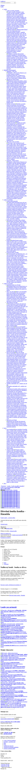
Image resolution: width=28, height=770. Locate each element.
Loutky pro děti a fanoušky (17, 486)
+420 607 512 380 (8, 732)
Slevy (5, 483)
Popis (5, 562)
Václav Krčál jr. (19, 664)
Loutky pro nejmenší (5, 487)
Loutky (5, 9)
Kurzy (5, 428)
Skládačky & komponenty (10, 70)
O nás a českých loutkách (10, 740)
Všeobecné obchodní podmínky (11, 747)
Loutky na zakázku (8, 199)
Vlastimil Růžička (10, 693)
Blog (5, 743)
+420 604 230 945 (7, 733)
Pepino (25, 655)
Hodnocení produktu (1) (15, 585)
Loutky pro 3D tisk (8, 283)
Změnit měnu (9, 528)
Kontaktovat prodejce (6, 537)
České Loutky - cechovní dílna (8, 517)
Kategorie (3, 486)
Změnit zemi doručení (17, 535)
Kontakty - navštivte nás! (9, 741)
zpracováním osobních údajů (7, 718)
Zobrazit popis (4, 524)
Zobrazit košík (13, 531)
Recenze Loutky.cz (5, 585)
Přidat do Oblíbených (6, 533)
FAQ (5, 744)
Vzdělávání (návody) (9, 746)
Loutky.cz (3, 1)
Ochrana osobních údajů (9, 748)
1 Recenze (6, 564)
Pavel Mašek (8, 617)
